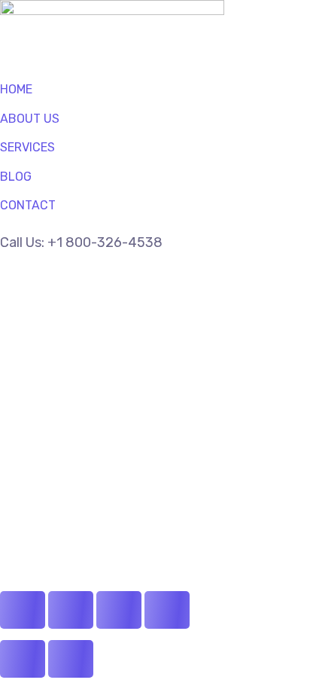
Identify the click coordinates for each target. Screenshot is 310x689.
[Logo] (112, 11)
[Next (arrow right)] (70, 659)
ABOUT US (29, 118)
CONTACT (28, 205)
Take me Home (46, 508)
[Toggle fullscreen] (70, 610)
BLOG (16, 176)
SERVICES (27, 147)
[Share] (118, 610)
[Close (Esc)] (167, 610)
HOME (16, 89)
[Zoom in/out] (22, 610)
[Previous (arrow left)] (22, 659)
